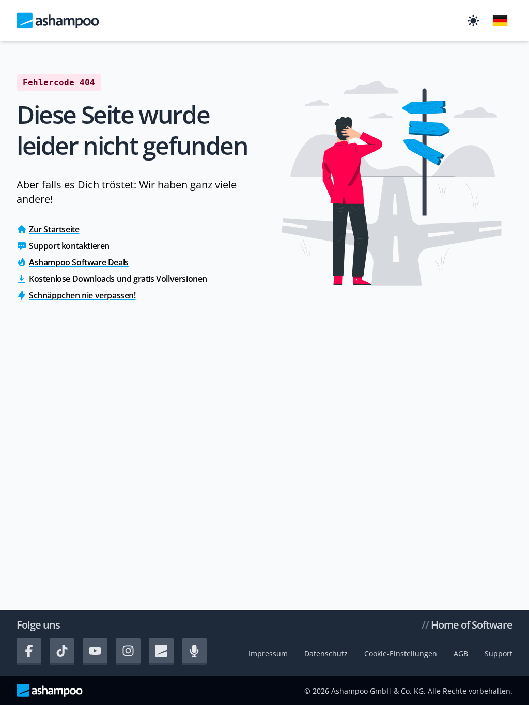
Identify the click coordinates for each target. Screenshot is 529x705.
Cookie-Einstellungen (400, 654)
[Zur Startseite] (58, 20)
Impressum (268, 654)
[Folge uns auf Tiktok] (62, 650)
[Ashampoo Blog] (161, 650)
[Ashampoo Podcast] (194, 650)
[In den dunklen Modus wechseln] (473, 20)
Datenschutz (326, 654)
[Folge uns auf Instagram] (128, 650)
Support (498, 654)
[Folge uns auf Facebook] (29, 650)
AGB (461, 654)
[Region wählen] (500, 20)
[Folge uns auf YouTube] (95, 650)
